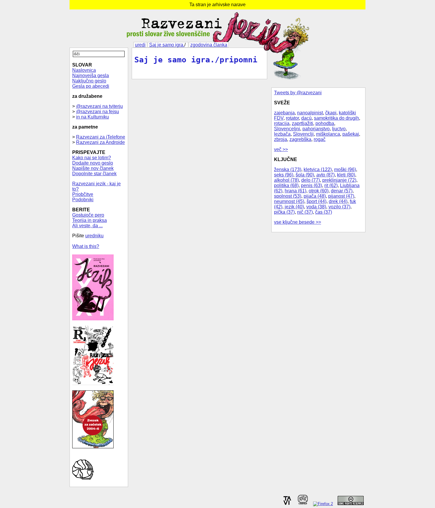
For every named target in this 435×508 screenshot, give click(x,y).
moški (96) (345, 169)
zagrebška (300, 139)
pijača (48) (315, 196)
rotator (292, 118)
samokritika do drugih (336, 118)
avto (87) (325, 174)
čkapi (330, 112)
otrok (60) (318, 190)
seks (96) (283, 174)
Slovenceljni (287, 128)
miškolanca (328, 134)
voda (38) (316, 206)
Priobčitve (82, 194)
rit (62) (331, 185)
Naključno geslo (89, 80)
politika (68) (286, 185)
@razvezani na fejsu (97, 111)
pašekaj (350, 134)
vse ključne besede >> (297, 222)
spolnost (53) (287, 196)
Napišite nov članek (93, 168)
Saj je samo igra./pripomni (195, 59)
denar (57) (341, 190)
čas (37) (323, 212)
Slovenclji (303, 134)
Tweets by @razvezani (298, 92)
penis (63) (311, 185)
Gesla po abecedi (90, 86)
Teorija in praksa (89, 220)
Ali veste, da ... (87, 225)
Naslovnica (84, 70)
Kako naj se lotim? (91, 157)
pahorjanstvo (316, 128)
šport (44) (316, 201)
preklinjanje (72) (339, 180)
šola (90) (305, 174)
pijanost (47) (341, 196)
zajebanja (284, 112)
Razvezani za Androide (100, 142)
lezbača (282, 134)
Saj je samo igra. (166, 44)
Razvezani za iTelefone (100, 136)
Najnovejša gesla (90, 75)
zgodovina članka (208, 44)
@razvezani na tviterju (99, 106)
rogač (320, 139)
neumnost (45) (289, 201)
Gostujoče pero (88, 215)
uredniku (94, 235)
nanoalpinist (310, 112)
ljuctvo (339, 128)
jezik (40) (294, 206)
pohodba (324, 123)
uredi (140, 44)
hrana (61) (295, 190)
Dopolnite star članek (94, 173)
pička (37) (284, 212)
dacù (306, 118)
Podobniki (83, 199)
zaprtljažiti (302, 123)
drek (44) (338, 201)
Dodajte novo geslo (92, 162)
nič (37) (305, 212)
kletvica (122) (318, 169)
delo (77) (310, 180)
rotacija (281, 123)
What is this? (85, 246)
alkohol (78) (286, 180)
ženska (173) (287, 169)
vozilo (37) (339, 206)
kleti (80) (346, 174)
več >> (281, 149)
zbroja (280, 139)
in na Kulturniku (92, 116)
